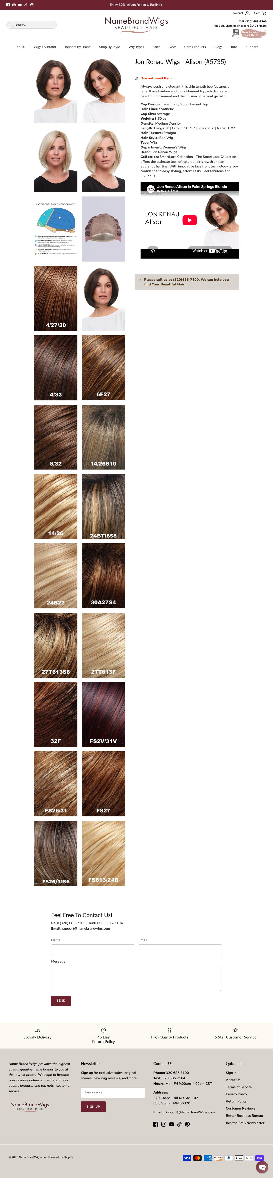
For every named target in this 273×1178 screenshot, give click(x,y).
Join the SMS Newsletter (245, 1123)
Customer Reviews (241, 1108)
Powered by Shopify (60, 1157)
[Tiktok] (26, 4)
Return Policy (236, 1101)
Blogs (218, 47)
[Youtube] (20, 4)
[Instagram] (14, 4)
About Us (233, 1080)
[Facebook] (8, 4)
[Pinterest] (31, 4)
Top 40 (20, 47)
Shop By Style (109, 47)
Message (58, 961)
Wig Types (136, 47)
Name (56, 940)
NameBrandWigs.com (32, 1157)
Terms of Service (239, 1087)
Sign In (231, 1072)
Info (234, 47)
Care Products (195, 47)
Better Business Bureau (244, 1115)
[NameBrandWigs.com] (136, 25)
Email (143, 940)
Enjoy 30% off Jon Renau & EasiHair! (136, 5)
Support (252, 47)
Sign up (93, 1107)
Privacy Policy (236, 1094)
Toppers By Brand (77, 47)
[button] (262, 1167)
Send (61, 1001)
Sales (156, 47)
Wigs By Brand (45, 47)
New (172, 47)
